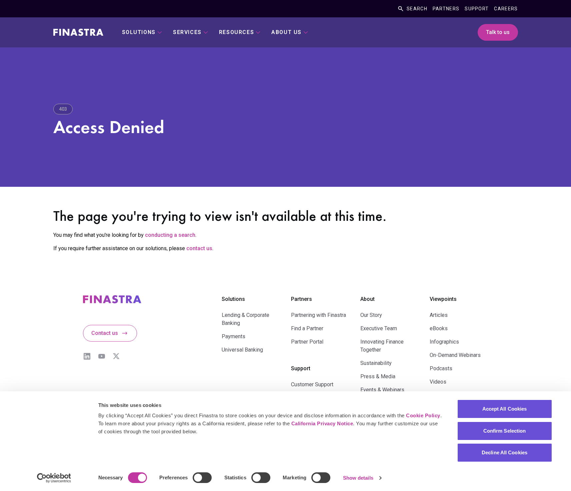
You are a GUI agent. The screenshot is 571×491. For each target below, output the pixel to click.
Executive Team (378, 328)
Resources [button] (236, 32)
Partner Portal (307, 342)
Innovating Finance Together (382, 346)
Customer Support (312, 384)
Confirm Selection (504, 431)
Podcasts (441, 368)
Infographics (444, 342)
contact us (199, 248)
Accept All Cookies (504, 409)
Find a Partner (307, 328)
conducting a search (170, 235)
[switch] (202, 477)
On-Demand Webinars (455, 355)
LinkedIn (87, 356)
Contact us (104, 333)
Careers (506, 8)
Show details (358, 478)
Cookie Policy (423, 415)
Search (417, 8)
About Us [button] (286, 32)
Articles (439, 315)
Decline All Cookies (504, 452)
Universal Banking (242, 350)
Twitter (116, 356)
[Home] (78, 32)
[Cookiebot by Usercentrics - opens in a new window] (54, 478)
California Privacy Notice (322, 423)
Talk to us (498, 32)
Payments (233, 336)
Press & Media (377, 376)
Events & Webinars (382, 390)
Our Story (371, 315)
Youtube (102, 356)
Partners (446, 8)
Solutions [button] (139, 32)
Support (477, 8)
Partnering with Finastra (318, 315)
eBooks (439, 328)
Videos (438, 382)
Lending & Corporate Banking (245, 319)
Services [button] (187, 32)
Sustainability (376, 363)
